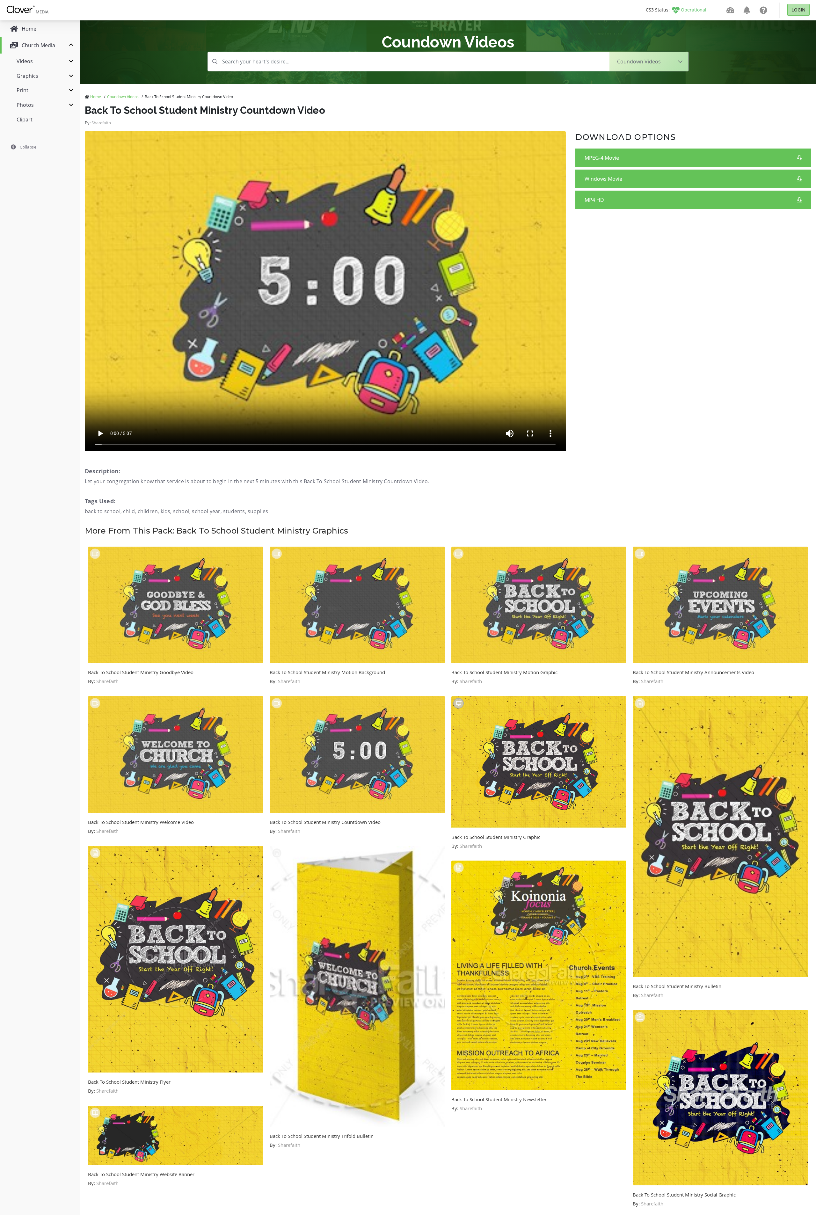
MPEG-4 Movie (602, 157)
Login (798, 10)
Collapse (28, 146)
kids (166, 511)
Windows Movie (603, 178)
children (148, 511)
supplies (258, 511)
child (129, 511)
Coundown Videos (123, 96)
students (234, 511)
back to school (102, 511)
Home (95, 96)
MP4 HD (594, 199)
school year (206, 511)
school (181, 511)
